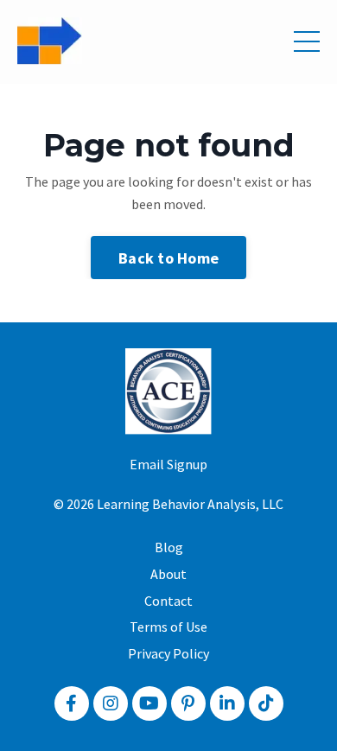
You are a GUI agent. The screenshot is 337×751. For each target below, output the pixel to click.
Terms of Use (168, 626)
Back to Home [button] (168, 258)
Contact (168, 600)
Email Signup (168, 464)
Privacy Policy (168, 653)
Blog (169, 547)
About (168, 573)
